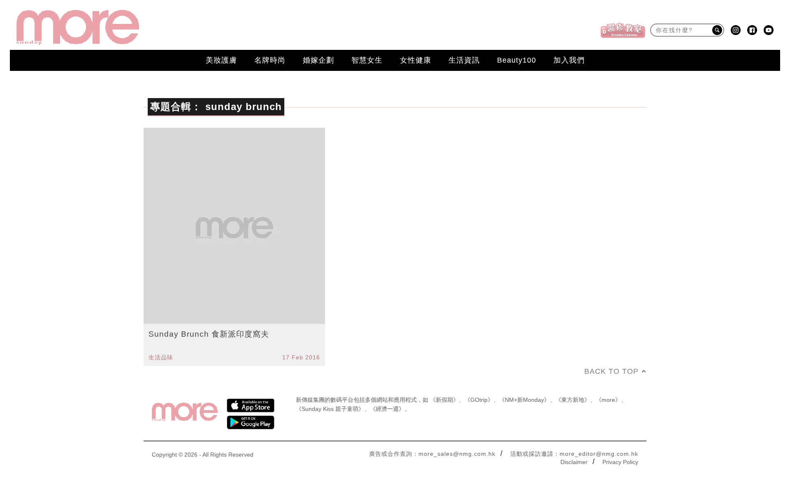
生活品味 (161, 357)
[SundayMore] (77, 27)
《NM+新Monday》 (524, 399)
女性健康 (415, 60)
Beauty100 (516, 60)
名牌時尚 (270, 60)
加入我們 (569, 60)
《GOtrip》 (479, 399)
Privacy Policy (620, 462)
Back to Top (611, 371)
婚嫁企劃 (318, 60)
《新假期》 (444, 399)
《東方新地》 (572, 399)
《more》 (608, 399)
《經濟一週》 (387, 409)
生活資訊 (464, 60)
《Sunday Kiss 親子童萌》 (330, 409)
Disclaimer (574, 462)
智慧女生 (367, 60)
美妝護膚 (221, 60)
